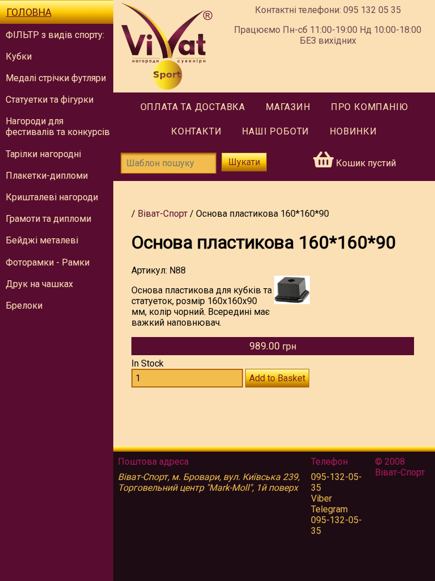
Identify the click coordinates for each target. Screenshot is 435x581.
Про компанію (369, 107)
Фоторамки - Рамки (47, 262)
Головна (29, 12)
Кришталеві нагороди (52, 197)
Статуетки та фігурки (49, 99)
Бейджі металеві (42, 240)
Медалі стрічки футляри (56, 78)
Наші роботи (275, 131)
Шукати (244, 162)
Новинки (353, 131)
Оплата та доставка (192, 107)
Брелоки (24, 305)
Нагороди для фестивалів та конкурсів (58, 126)
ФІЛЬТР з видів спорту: (55, 35)
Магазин (288, 107)
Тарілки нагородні (43, 154)
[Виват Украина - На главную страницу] (166, 46)
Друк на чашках (39, 284)
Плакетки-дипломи (47, 175)
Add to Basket (277, 378)
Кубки (19, 56)
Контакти (196, 131)
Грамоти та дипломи (48, 218)
